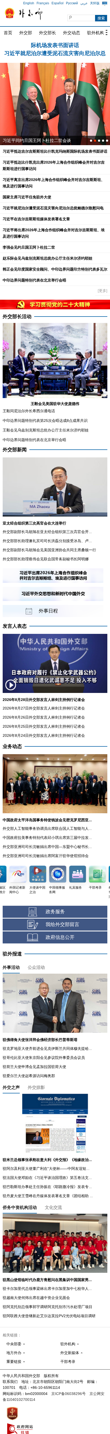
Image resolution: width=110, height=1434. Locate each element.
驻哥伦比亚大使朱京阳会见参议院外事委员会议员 (44, 1057)
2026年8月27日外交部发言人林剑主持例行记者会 (44, 708)
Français (43, 3)
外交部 (25, 32)
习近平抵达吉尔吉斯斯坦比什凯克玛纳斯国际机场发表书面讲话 (55, 151)
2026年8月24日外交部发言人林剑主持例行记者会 (44, 735)
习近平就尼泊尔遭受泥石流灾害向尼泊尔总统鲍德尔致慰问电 (53, 208)
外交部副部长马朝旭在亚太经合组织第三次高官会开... (47, 532)
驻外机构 (95, 32)
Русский (72, 3)
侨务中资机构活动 (20, 1207)
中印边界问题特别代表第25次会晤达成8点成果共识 (45, 420)
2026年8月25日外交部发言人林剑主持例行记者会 (44, 726)
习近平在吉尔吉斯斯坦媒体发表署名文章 (36, 219)
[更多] (102, 290)
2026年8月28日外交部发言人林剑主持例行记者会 (44, 699)
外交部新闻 (15, 449)
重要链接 (13, 1361)
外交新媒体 (69, 1353)
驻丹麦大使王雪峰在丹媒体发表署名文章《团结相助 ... (48, 1196)
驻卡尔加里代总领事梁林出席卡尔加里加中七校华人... (47, 1288)
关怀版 (95, 3)
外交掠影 (36, 1087)
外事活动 (11, 967)
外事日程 (48, 611)
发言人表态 (15, 626)
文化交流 (53, 1207)
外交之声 (11, 1087)
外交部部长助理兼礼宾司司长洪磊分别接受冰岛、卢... (47, 541)
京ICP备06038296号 (68, 1393)
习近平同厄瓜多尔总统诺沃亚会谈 (35, 140)
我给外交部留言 (62, 924)
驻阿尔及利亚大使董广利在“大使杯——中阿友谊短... (46, 1168)
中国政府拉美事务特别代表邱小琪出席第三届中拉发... (47, 837)
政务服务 (55, 911)
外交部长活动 (17, 316)
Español (58, 3)
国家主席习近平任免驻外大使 (27, 197)
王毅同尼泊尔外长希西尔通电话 (29, 411)
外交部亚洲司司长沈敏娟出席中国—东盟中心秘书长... (47, 847)
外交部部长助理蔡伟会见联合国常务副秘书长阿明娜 (46, 559)
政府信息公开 (60, 937)
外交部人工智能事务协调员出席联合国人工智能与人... (47, 828)
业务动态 (12, 746)
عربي (84, 3)
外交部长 (47, 32)
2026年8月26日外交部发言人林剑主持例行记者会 (44, 717)
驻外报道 (12, 954)
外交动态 (71, 32)
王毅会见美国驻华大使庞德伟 (55, 404)
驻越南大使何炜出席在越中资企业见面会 (36, 1298)
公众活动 (36, 967)
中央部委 (13, 1344)
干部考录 (67, 1361)
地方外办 (13, 1353)
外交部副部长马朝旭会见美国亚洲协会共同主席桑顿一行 (49, 550)
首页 (8, 32)
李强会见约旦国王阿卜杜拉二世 (29, 247)
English (28, 3)
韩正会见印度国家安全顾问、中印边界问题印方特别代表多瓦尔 (55, 269)
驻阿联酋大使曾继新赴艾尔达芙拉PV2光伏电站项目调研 (49, 1316)
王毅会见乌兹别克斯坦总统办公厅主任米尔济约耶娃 (46, 430)
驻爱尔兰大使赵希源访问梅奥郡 (29, 1076)
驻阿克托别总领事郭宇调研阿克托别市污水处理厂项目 (47, 1307)
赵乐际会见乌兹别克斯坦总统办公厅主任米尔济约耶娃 (47, 258)
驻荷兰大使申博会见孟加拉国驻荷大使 (34, 1067)
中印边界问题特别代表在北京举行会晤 (34, 280)
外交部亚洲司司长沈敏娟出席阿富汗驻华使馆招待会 (46, 856)
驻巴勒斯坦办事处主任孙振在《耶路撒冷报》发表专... (47, 1187)
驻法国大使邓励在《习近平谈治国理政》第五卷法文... (47, 1177)
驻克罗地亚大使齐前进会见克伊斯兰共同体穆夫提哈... (47, 1048)
